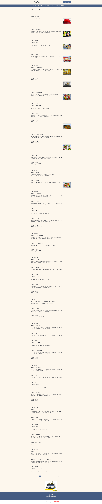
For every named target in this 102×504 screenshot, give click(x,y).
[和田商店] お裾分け (35, 308)
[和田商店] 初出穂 (35, 113)
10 (58, 476)
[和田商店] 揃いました (36, 105)
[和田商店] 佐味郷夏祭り (36, 164)
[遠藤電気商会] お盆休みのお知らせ (39, 243)
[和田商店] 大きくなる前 (36, 359)
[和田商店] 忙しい (35, 333)
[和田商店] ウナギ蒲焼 (36, 442)
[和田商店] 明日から (35, 210)
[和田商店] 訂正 (34, 293)
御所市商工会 (35, 2)
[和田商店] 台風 (34, 42)
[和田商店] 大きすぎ (35, 122)
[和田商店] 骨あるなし (36, 434)
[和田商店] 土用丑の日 (36, 367)
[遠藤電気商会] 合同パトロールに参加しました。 (42, 459)
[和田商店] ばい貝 (35, 218)
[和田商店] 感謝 (34, 451)
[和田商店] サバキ (35, 201)
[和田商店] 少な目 (35, 16)
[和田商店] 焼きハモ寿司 (36, 350)
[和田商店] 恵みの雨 (35, 276)
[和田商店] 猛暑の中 (35, 400)
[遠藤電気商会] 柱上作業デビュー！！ (40, 134)
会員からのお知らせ (47, 5)
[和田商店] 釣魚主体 (35, 325)
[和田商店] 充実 (34, 54)
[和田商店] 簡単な (35, 180)
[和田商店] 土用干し (35, 392)
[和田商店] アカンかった (37, 468)
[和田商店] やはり (35, 143)
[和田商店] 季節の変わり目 (37, 267)
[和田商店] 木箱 (34, 284)
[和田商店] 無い (34, 155)
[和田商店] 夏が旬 (35, 384)
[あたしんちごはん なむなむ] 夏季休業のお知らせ (43, 301)
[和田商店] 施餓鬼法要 (36, 29)
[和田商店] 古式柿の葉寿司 (37, 235)
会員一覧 (53, 5)
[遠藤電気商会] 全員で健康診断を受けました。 (42, 317)
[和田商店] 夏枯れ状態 (36, 251)
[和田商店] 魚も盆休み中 (36, 172)
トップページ (34, 5)
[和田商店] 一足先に (35, 259)
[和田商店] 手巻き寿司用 (36, 92)
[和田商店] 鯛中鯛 (35, 80)
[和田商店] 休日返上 (35, 342)
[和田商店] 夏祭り (35, 417)
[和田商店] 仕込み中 (35, 426)
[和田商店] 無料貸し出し (36, 227)
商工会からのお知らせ (40, 5)
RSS (70, 11)
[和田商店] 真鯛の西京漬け (37, 67)
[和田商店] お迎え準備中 (36, 193)
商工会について (58, 5)
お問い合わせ (67, 2)
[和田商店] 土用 (34, 375)
